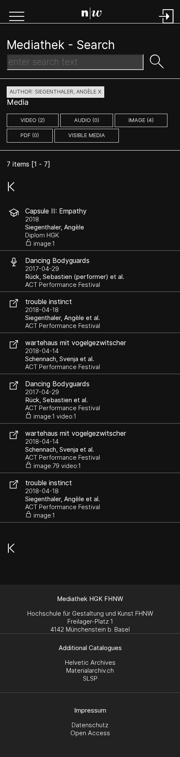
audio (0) (86, 120)
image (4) (141, 120)
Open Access (90, 733)
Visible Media (86, 135)
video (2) (33, 120)
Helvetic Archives (90, 662)
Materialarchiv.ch (90, 670)
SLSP (90, 678)
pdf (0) (30, 135)
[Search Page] (92, 14)
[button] (17, 17)
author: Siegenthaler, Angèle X (55, 91)
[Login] (167, 24)
